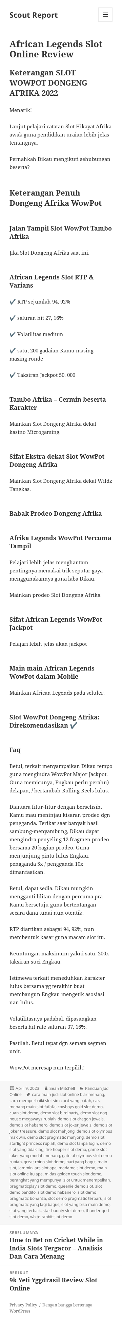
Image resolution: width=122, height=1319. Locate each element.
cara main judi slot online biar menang (68, 1094)
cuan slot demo (23, 1113)
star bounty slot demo (63, 1210)
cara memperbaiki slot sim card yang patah (50, 1100)
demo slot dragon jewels (81, 1119)
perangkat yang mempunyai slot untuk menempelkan (59, 1180)
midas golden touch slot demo (73, 1174)
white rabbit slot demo (51, 1217)
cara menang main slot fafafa (55, 1104)
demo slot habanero (28, 1125)
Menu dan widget (106, 21)
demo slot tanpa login (77, 1143)
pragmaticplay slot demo (32, 1186)
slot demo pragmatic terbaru (75, 1198)
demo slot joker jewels (70, 1125)
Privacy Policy (23, 1305)
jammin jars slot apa (37, 1168)
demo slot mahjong (56, 1131)
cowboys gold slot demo (80, 1107)
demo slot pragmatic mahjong (55, 1137)
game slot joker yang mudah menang (58, 1152)
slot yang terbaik (25, 1210)
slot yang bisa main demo (85, 1204)
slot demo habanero (57, 1192)
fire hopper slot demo (65, 1149)
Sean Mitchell (62, 1088)
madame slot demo (77, 1168)
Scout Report (33, 15)
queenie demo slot (75, 1186)
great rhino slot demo (44, 1162)
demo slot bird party (59, 1113)
